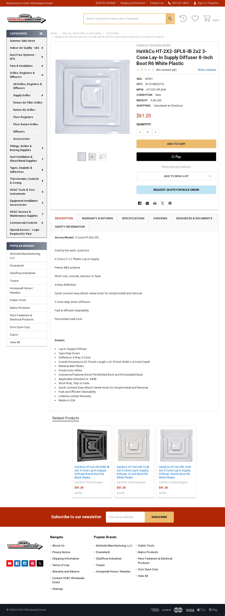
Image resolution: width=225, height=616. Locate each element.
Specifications (133, 218)
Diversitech (17, 265)
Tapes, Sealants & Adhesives (21, 169)
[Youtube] (9, 563)
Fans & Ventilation (21, 65)
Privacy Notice (61, 552)
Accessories (21, 138)
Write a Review (207, 69)
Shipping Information (132, 3)
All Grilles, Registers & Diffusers (27, 86)
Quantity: (144, 124)
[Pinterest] (170, 203)
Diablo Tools (18, 300)
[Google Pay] (176, 156)
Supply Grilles (22, 95)
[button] (176, 176)
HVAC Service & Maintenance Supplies (24, 213)
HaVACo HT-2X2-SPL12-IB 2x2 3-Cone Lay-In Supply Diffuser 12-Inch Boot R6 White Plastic (133, 472)
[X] (162, 203)
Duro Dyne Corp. (20, 327)
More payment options (176, 166)
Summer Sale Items (22, 40)
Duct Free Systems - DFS (23, 56)
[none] (92, 97)
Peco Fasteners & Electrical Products (21, 317)
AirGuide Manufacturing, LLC (25, 256)
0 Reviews (160, 218)
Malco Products (20, 307)
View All (15, 342)
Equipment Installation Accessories (24, 202)
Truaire (14, 280)
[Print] (155, 203)
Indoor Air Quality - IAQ (24, 47)
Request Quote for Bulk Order (176, 189)
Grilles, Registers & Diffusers (22, 74)
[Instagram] (25, 563)
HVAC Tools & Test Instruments (22, 191)
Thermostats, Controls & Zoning (24, 180)
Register (213, 3)
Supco (14, 334)
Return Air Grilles (24, 109)
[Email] (147, 203)
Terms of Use (60, 565)
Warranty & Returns (97, 218)
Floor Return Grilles (25, 124)
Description (64, 218)
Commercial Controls (23, 222)
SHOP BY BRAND (106, 3)
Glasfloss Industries (22, 273)
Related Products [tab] (65, 418)
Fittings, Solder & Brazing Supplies (21, 148)
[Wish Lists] (196, 18)
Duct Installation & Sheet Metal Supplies (23, 158)
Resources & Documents (194, 218)
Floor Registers (23, 117)
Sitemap (57, 589)
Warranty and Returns (65, 571)
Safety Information (70, 226)
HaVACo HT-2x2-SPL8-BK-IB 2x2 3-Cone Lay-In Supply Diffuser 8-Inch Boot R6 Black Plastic (91, 472)
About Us (58, 545)
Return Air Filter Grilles (27, 102)
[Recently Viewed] (184, 18)
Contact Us (156, 3)
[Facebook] (139, 203)
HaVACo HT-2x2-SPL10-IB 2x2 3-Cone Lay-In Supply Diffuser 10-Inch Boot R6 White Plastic (175, 472)
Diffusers (19, 131)
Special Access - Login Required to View (24, 231)
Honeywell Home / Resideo (21, 290)
